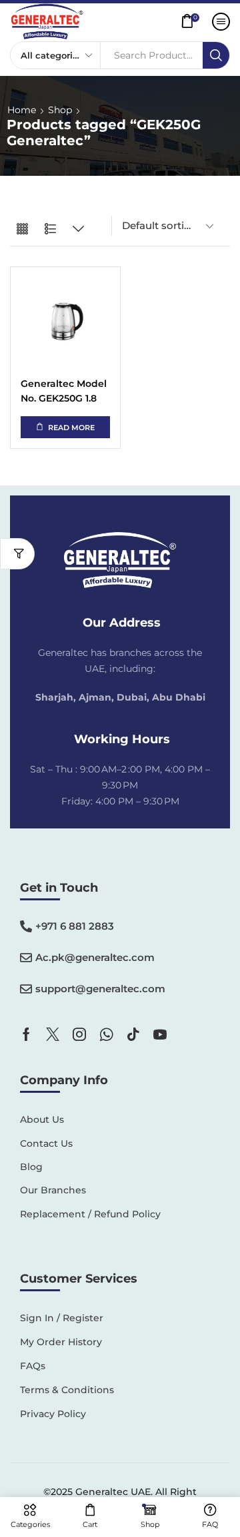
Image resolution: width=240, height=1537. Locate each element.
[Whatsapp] (106, 1034)
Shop (60, 110)
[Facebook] (26, 1034)
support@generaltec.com (100, 988)
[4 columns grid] (22, 229)
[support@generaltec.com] (26, 989)
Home (21, 110)
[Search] (216, 55)
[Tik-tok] (133, 1034)
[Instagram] (79, 1034)
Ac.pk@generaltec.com (95, 957)
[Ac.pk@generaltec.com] (26, 958)
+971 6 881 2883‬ (74, 926)
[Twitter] (52, 1034)
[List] (50, 229)
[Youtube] (160, 1034)
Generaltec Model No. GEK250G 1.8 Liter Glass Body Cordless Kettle (64, 392)
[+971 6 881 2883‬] (26, 926)
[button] (193, 21)
